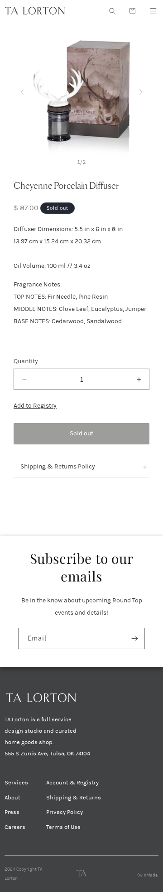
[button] (153, 11)
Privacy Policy (64, 812)
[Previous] (22, 90)
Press (12, 812)
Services (16, 782)
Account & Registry (72, 782)
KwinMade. (147, 875)
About (12, 797)
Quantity (26, 361)
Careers (15, 827)
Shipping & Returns (73, 797)
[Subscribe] (134, 638)
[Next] (141, 90)
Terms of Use (63, 827)
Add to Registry (35, 405)
